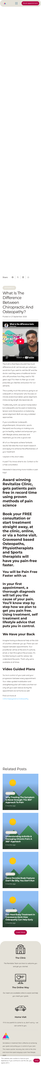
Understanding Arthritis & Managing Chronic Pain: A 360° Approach (18, 839)
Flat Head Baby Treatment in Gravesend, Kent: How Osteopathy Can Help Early (20, 917)
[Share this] (12, 277)
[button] (16, 3)
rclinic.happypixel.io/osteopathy (15, 699)
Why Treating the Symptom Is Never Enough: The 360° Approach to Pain (19, 800)
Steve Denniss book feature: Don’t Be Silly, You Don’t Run (20, 879)
